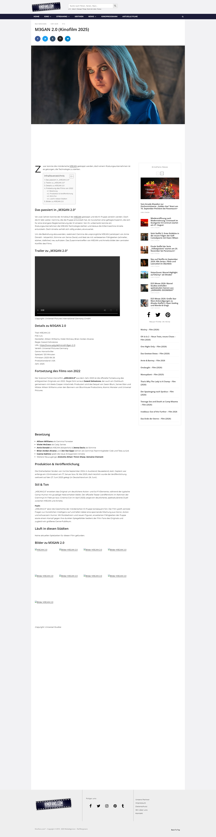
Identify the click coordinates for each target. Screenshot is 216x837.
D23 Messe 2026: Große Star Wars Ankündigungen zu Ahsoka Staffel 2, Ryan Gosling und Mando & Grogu (164, 301)
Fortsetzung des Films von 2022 (59, 188)
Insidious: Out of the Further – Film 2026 (159, 411)
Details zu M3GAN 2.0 (55, 186)
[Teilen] (37, 39)
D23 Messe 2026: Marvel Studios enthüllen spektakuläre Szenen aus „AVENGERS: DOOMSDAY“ (162, 286)
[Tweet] (45, 39)
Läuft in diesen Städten (58, 199)
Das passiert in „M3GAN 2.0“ (57, 180)
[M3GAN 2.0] (46, 560)
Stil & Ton (53, 196)
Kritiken (79, 16)
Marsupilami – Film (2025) (152, 374)
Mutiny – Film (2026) (150, 329)
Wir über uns (142, 810)
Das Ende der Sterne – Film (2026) (156, 418)
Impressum (141, 803)
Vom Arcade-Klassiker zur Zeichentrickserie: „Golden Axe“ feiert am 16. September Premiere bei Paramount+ (159, 206)
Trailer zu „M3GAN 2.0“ (55, 183)
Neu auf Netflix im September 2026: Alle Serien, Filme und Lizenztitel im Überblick (164, 261)
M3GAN (73, 166)
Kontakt (139, 813)
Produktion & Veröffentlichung (61, 194)
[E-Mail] (60, 39)
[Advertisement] (86, 145)
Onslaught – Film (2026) (151, 367)
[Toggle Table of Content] (70, 176)
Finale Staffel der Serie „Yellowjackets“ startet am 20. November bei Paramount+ (164, 248)
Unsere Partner (143, 800)
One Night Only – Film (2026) (154, 346)
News (91, 16)
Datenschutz (141, 806)
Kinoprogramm (109, 16)
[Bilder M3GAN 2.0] (70, 560)
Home (36, 16)
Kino (46, 16)
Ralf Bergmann (40, 24)
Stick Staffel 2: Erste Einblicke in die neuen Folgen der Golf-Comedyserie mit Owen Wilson (165, 235)
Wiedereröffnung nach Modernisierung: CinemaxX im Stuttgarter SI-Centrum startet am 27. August (164, 221)
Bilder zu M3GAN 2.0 (55, 201)
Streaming (61, 16)
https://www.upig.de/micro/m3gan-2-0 (57, 345)
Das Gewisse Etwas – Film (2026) (155, 353)
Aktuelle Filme (130, 16)
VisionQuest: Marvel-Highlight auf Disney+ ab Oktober (164, 273)
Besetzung (53, 191)
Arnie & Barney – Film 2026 (153, 360)
